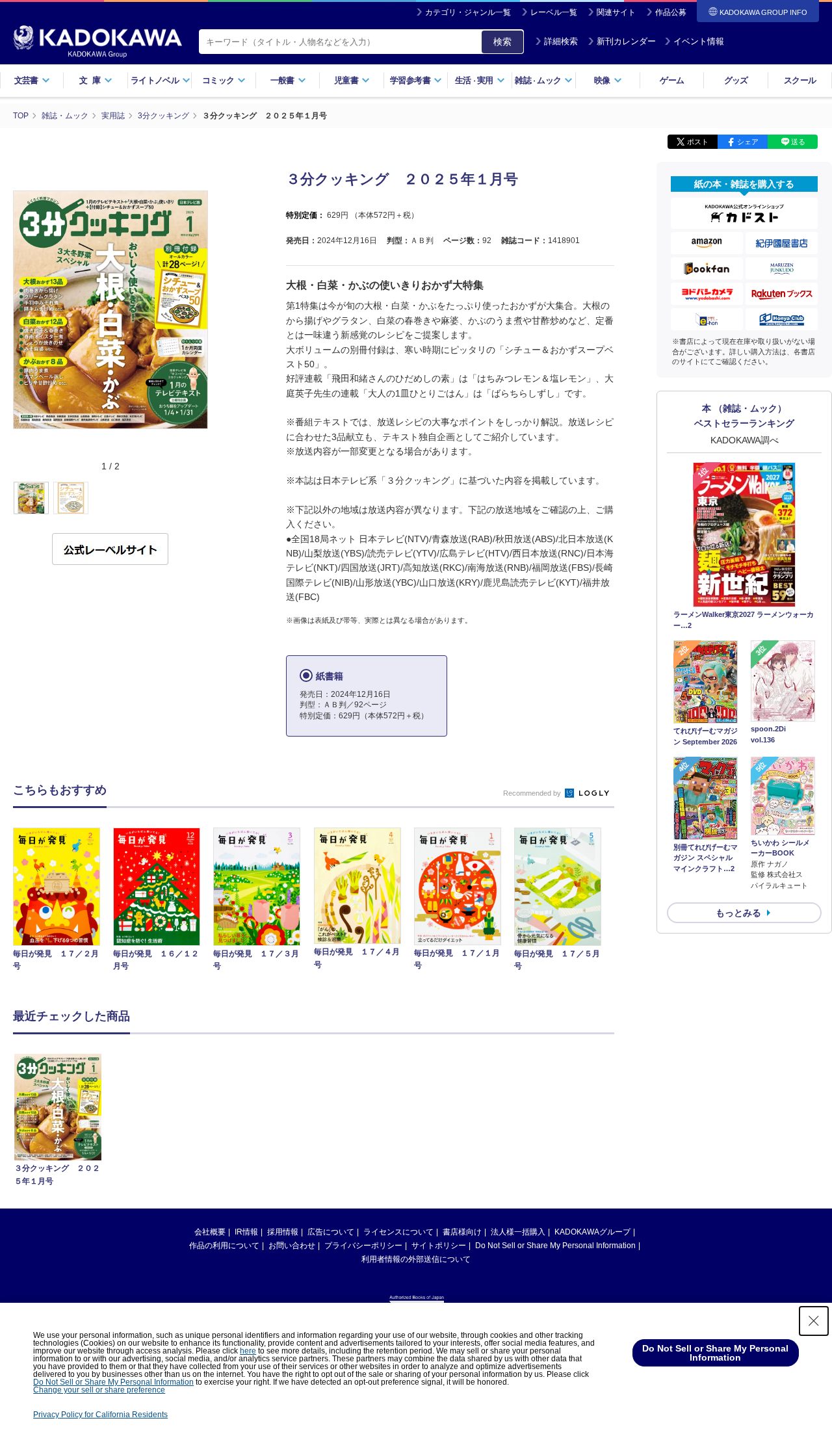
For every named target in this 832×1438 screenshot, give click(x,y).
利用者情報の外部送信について (416, 1259)
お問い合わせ (291, 1245)
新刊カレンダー (626, 41)
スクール (800, 80)
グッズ (736, 80)
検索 (502, 41)
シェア (748, 142)
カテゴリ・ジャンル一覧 (468, 12)
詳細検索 (561, 41)
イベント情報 (698, 41)
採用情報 (282, 1231)
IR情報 (246, 1231)
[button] (215, 498)
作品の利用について (224, 1245)
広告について (330, 1231)
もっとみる (738, 913)
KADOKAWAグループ (592, 1231)
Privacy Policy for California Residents (100, 1414)
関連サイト (616, 12)
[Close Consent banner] (814, 1321)
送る (798, 142)
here (248, 1351)
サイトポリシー (438, 1245)
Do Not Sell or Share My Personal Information (555, 1245)
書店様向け (462, 1231)
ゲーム (672, 80)
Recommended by (533, 793)
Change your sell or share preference (99, 1390)
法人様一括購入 (518, 1231)
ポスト (697, 142)
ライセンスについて (398, 1231)
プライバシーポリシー (363, 1245)
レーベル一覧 (553, 12)
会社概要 (210, 1231)
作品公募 (670, 12)
